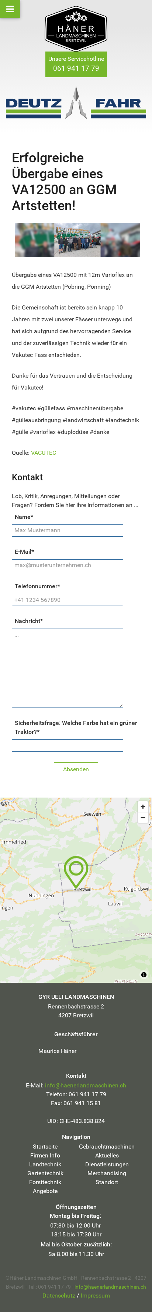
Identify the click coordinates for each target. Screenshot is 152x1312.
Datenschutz (58, 1295)
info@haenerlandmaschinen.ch (85, 1085)
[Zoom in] (143, 806)
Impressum (95, 1295)
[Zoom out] (143, 817)
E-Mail (24, 551)
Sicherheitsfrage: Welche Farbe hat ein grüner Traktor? (76, 727)
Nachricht (29, 620)
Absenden (76, 769)
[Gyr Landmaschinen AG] (76, 29)
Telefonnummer (37, 586)
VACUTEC (43, 452)
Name (24, 516)
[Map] (76, 890)
